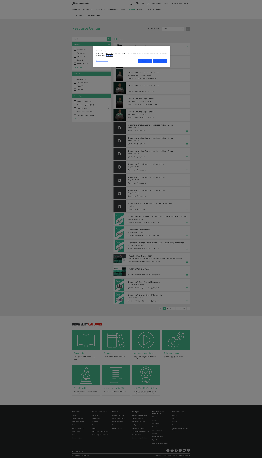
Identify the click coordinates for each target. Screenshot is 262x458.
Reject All (144, 61)
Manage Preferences (102, 61)
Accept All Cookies (160, 61)
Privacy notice (109, 55)
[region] (131, 56)
